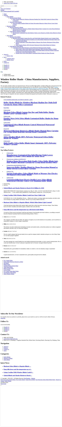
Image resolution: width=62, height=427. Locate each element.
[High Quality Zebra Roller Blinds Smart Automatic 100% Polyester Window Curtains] (7, 141)
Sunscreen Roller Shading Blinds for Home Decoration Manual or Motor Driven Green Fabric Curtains (32, 168)
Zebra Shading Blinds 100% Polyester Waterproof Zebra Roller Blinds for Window (35, 45)
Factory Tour (10, 55)
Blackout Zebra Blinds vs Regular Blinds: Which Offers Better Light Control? (28, 202)
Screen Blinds (7, 270)
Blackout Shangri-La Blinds (16, 27)
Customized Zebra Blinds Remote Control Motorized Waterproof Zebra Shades (32, 47)
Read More (6, 107)
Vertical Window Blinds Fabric (11, 88)
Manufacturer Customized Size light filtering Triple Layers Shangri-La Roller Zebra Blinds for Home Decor (30, 155)
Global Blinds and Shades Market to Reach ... (18, 375)
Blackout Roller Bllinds (15, 18)
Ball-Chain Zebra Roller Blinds (8, 379)
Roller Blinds (8, 381)
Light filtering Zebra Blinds (16, 46)
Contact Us (6, 62)
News (5, 57)
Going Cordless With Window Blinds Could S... (18, 372)
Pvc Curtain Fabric (8, 260)
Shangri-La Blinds (11, 26)
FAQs (5, 61)
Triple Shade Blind (8, 267)
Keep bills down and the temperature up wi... (18, 369)
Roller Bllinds (10, 16)
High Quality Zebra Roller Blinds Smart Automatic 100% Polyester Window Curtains (36, 49)
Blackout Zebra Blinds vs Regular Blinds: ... (17, 366)
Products (6, 15)
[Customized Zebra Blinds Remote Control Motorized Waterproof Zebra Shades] (7, 122)
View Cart (3, 8)
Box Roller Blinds (20, 379)
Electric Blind (45, 88)
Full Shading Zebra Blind (10, 272)
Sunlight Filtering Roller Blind (11, 265)
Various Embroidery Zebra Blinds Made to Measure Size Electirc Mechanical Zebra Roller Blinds (32, 174)
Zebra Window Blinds (9, 274)
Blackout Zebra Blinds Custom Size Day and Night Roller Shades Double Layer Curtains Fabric (36, 38)
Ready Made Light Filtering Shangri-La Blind (30, 88)
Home (5, 14)
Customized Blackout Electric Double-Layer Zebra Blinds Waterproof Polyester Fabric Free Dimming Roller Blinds (29, 180)
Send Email (3, 383)
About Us (6, 54)
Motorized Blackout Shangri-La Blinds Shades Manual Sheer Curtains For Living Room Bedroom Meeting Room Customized (31, 131)
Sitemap (33, 378)
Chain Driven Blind (30, 379)
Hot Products (27, 378)
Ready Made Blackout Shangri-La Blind (13, 261)
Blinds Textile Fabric (9, 268)
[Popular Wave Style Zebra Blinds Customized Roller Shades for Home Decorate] (7, 116)
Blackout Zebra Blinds (15, 37)
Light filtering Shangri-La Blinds (17, 31)
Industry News (10, 60)
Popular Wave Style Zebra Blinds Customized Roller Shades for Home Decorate (35, 53)
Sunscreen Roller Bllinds (16, 22)
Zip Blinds (6, 263)
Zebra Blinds (10, 35)
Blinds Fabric (7, 264)
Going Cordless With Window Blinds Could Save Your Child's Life (24, 195)
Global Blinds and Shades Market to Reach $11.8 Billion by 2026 (24, 188)
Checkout (8, 8)
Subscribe (3, 318)
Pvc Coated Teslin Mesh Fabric (11, 271)
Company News (10, 58)
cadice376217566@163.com (10, 3)
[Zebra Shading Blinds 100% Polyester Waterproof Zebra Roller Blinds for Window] (7, 135)
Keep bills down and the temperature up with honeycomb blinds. (24, 209)
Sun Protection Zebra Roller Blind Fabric (45, 379)
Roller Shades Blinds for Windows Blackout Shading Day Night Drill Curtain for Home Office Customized (30, 104)
